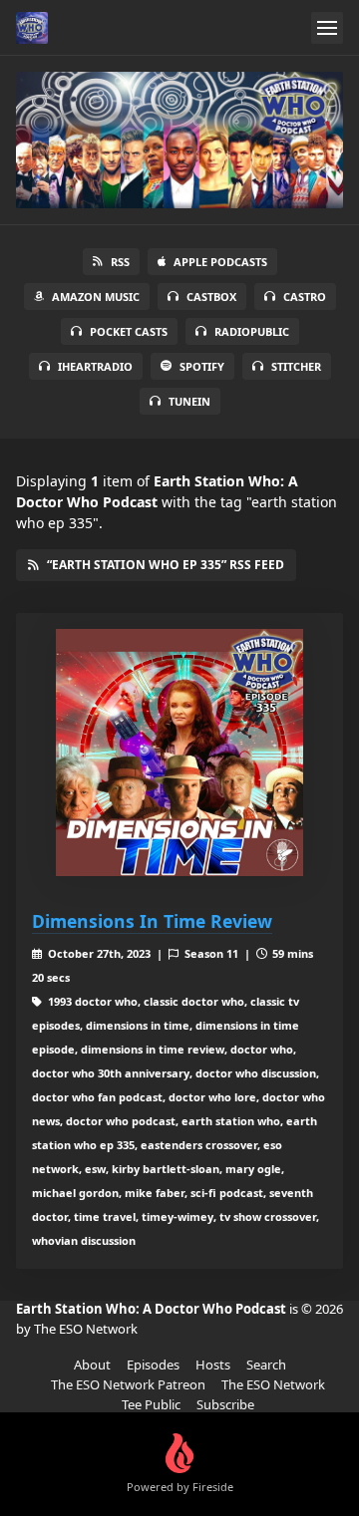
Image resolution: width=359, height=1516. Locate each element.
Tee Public (151, 1404)
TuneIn (189, 401)
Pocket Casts (129, 331)
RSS (120, 261)
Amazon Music (96, 296)
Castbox (211, 296)
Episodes (153, 1364)
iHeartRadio (95, 366)
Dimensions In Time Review (152, 921)
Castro (304, 296)
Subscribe (225, 1404)
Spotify (202, 366)
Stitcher (296, 366)
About (92, 1364)
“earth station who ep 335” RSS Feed (165, 564)
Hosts (212, 1364)
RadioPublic (251, 331)
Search (266, 1364)
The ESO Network (273, 1384)
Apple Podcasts (220, 261)
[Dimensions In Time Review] (179, 752)
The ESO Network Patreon (128, 1384)
